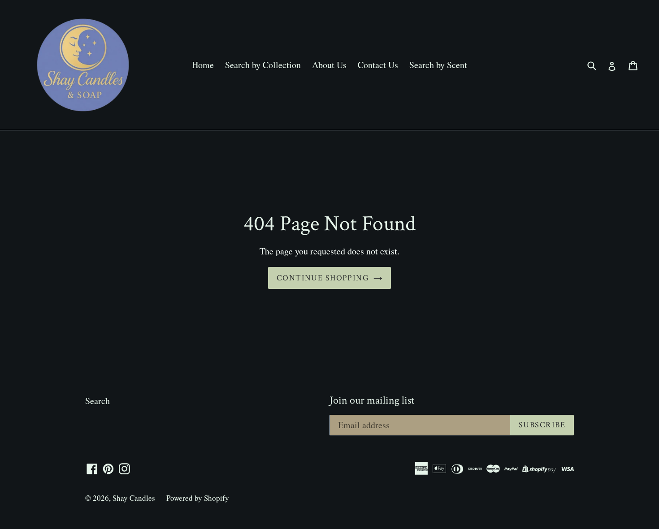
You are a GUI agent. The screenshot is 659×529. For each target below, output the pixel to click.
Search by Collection (263, 65)
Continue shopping (323, 278)
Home (203, 65)
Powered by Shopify (197, 498)
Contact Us (378, 65)
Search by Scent (438, 65)
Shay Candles (134, 498)
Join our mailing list (372, 400)
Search (97, 401)
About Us (329, 65)
